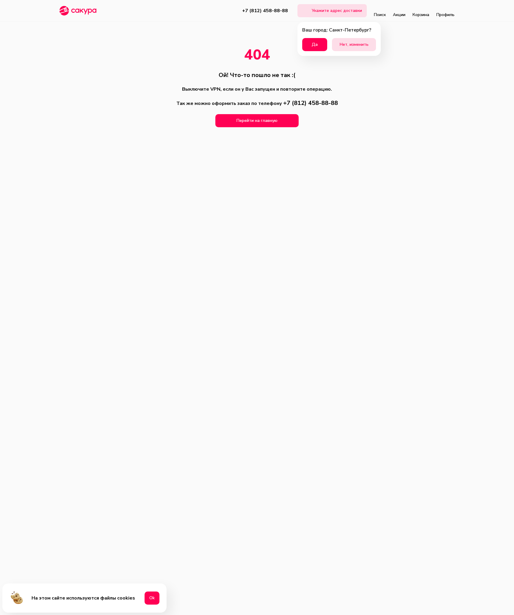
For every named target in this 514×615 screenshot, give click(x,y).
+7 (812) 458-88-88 (265, 11)
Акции (399, 15)
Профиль (445, 15)
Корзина (421, 15)
